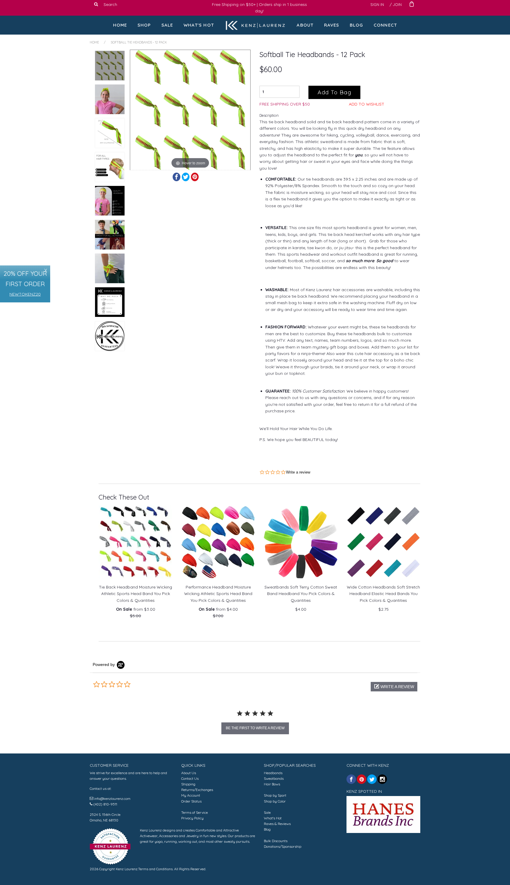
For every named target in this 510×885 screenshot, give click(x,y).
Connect (385, 25)
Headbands (273, 773)
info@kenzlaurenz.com (112, 798)
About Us (188, 773)
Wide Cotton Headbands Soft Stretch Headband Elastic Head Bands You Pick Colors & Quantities (383, 593)
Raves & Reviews (277, 823)
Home (120, 25)
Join (397, 4)
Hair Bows (272, 784)
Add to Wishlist (366, 104)
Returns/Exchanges (197, 789)
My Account (190, 795)
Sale (167, 25)
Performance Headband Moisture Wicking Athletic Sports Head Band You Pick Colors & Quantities (218, 593)
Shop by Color (275, 801)
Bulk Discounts (275, 841)
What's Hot (199, 25)
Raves (331, 25)
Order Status (191, 801)
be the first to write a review (255, 728)
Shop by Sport (275, 795)
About (305, 25)
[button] (394, 686)
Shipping (188, 784)
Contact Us (190, 778)
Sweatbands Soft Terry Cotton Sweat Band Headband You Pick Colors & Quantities (300, 593)
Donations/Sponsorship (282, 846)
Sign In (377, 4)
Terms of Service (194, 812)
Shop (144, 25)
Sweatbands (274, 778)
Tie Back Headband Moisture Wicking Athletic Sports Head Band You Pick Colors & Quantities (135, 593)
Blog (356, 25)
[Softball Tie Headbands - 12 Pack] (110, 65)
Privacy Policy (192, 818)
